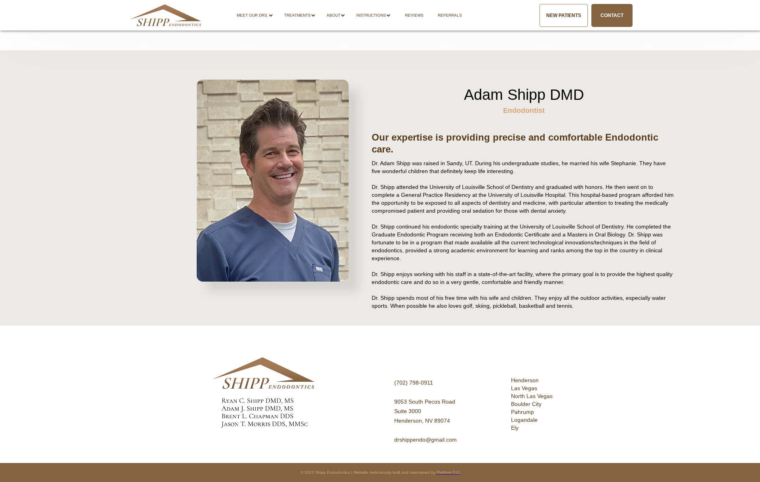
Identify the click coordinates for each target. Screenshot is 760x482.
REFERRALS (450, 15)
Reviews (414, 15)
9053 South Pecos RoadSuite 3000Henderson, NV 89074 (424, 411)
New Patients (563, 15)
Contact (611, 15)
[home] (165, 15)
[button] (259, 15)
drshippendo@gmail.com (425, 439)
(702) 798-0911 (413, 382)
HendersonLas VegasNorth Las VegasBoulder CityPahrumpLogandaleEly (532, 404)
